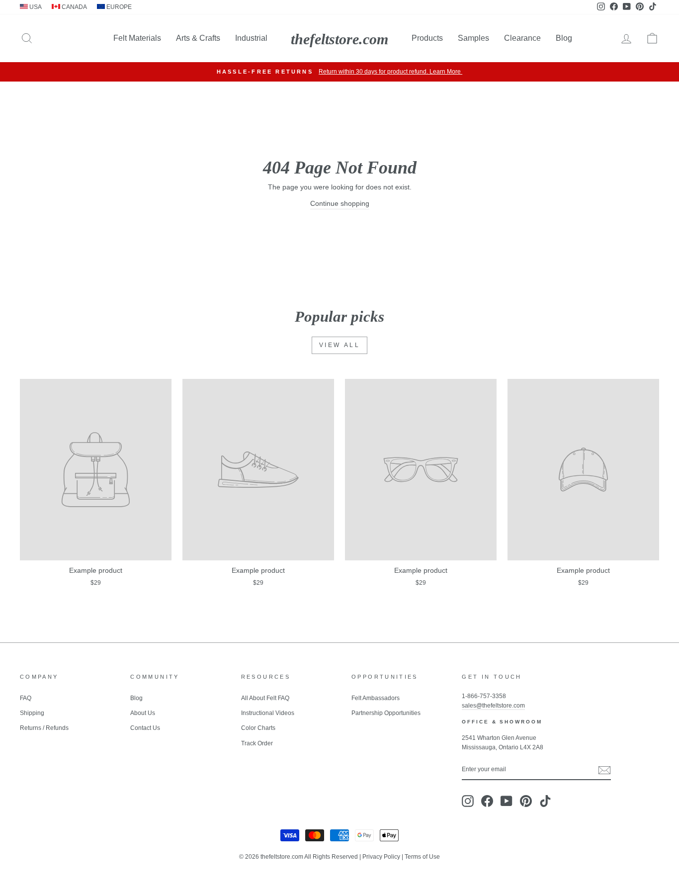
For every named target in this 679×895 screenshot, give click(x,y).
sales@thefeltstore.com (493, 705)
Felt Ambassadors (375, 698)
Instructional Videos (267, 713)
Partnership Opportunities (386, 713)
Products (427, 38)
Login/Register (582, 71)
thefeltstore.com (339, 39)
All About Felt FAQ (265, 698)
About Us (142, 713)
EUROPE (118, 6)
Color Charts (258, 727)
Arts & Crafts (198, 38)
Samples (473, 38)
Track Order (257, 743)
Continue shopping (339, 203)
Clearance (522, 38)
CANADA (73, 6)
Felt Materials (137, 38)
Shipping (32, 713)
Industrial (251, 38)
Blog (564, 38)
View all (339, 345)
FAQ (25, 698)
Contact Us (145, 727)
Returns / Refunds (44, 727)
